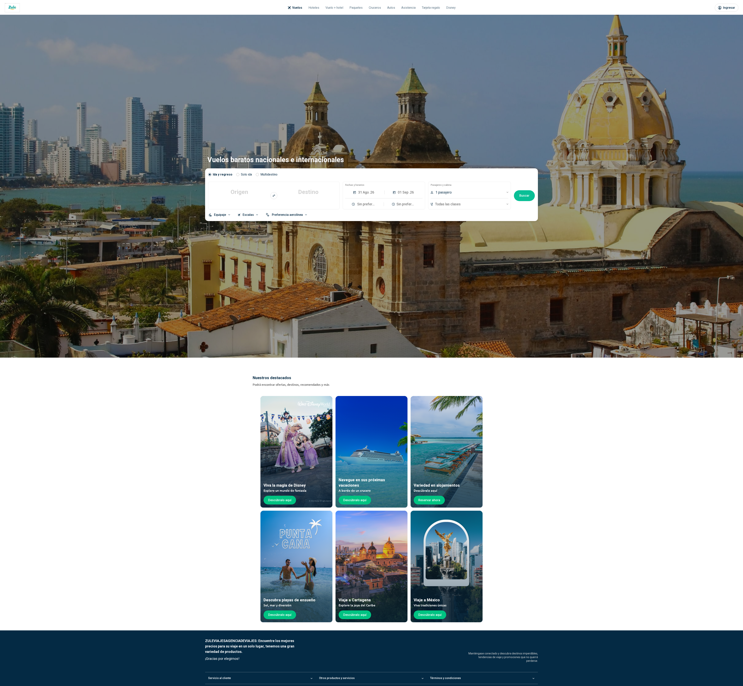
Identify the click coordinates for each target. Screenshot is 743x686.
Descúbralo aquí (279, 500)
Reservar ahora (429, 500)
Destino (308, 191)
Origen (239, 191)
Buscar (524, 195)
